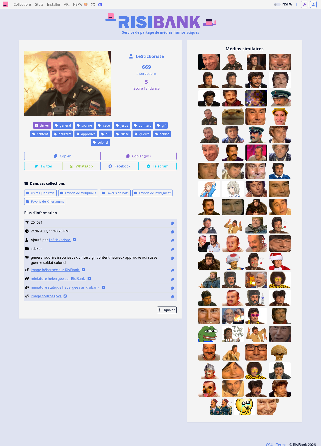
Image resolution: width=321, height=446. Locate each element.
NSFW (287, 4)
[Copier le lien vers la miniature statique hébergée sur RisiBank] (172, 288)
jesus (124, 125)
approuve (87, 134)
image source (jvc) (46, 296)
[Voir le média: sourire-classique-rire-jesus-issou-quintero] (233, 352)
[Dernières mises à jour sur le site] (296, 4)
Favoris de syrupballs (80, 193)
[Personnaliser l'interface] (304, 4)
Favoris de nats (117, 193)
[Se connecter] (313, 4)
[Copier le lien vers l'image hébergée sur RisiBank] (172, 270)
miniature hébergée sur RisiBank (58, 278)
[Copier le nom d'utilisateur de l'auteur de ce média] (172, 240)
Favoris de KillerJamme (47, 201)
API (66, 4)
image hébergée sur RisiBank (55, 269)
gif (163, 125)
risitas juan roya (42, 193)
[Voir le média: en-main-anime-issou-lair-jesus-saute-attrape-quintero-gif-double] (233, 225)
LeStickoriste (149, 56)
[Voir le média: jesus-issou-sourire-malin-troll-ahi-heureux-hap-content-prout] (209, 153)
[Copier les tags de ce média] (172, 258)
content (42, 134)
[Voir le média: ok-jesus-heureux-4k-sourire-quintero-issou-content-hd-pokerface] (209, 80)
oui (107, 134)
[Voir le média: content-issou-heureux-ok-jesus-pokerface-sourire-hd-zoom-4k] (256, 116)
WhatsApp (84, 166)
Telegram (160, 166)
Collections (23, 4)
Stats (39, 4)
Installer (53, 4)
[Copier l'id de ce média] (172, 223)
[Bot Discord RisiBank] (100, 4)
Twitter (46, 166)
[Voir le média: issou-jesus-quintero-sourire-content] (209, 98)
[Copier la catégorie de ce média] (172, 249)
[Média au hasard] (93, 4)
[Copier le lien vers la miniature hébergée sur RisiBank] (172, 279)
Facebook (122, 166)
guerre (143, 134)
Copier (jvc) (141, 156)
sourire (86, 125)
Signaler (168, 310)
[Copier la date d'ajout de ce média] (172, 231)
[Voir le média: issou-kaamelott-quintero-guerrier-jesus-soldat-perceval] (209, 280)
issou (106, 125)
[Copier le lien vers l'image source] (172, 296)
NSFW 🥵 (80, 4)
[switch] (277, 4)
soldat (164, 134)
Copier (65, 156)
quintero (144, 125)
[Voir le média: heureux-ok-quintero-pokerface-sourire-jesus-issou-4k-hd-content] (233, 80)
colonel (102, 142)
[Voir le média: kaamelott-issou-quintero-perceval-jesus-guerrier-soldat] (256, 225)
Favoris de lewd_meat (154, 193)
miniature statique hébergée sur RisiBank (65, 287)
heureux (64, 134)
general (65, 125)
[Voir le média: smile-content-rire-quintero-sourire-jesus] (209, 298)
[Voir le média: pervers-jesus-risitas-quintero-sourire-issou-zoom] (268, 407)
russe (124, 134)
